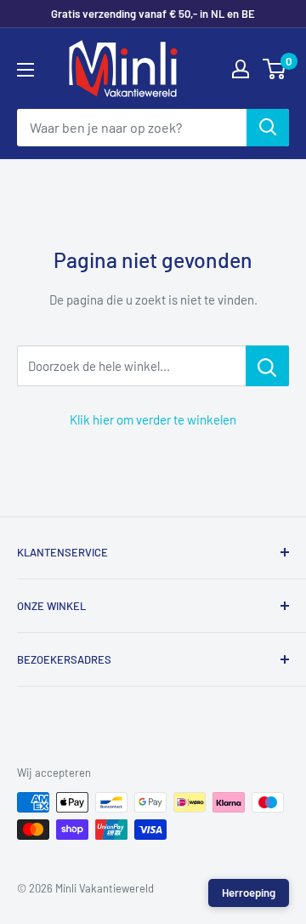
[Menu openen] (25, 70)
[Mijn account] (240, 69)
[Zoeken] (267, 127)
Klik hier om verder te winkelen (153, 419)
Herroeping (248, 892)
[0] (275, 69)
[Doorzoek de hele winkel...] (267, 365)
